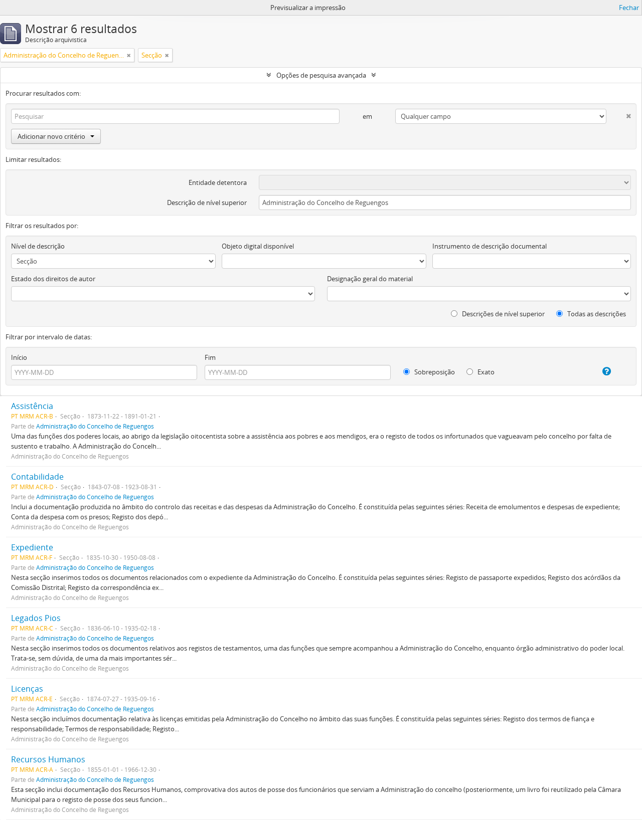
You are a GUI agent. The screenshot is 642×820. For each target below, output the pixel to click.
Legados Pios (36, 618)
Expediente (32, 547)
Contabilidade (37, 476)
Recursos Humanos (48, 759)
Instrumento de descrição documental (489, 246)
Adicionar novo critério (51, 136)
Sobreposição (434, 371)
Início (19, 357)
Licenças (27, 688)
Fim (210, 357)
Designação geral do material (370, 278)
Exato (485, 371)
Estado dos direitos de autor (53, 278)
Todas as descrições (596, 313)
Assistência (32, 406)
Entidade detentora (218, 182)
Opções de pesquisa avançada (321, 75)
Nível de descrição (38, 246)
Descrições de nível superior (502, 313)
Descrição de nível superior (207, 202)
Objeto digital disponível (258, 246)
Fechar (629, 7)
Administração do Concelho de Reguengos (95, 426)
